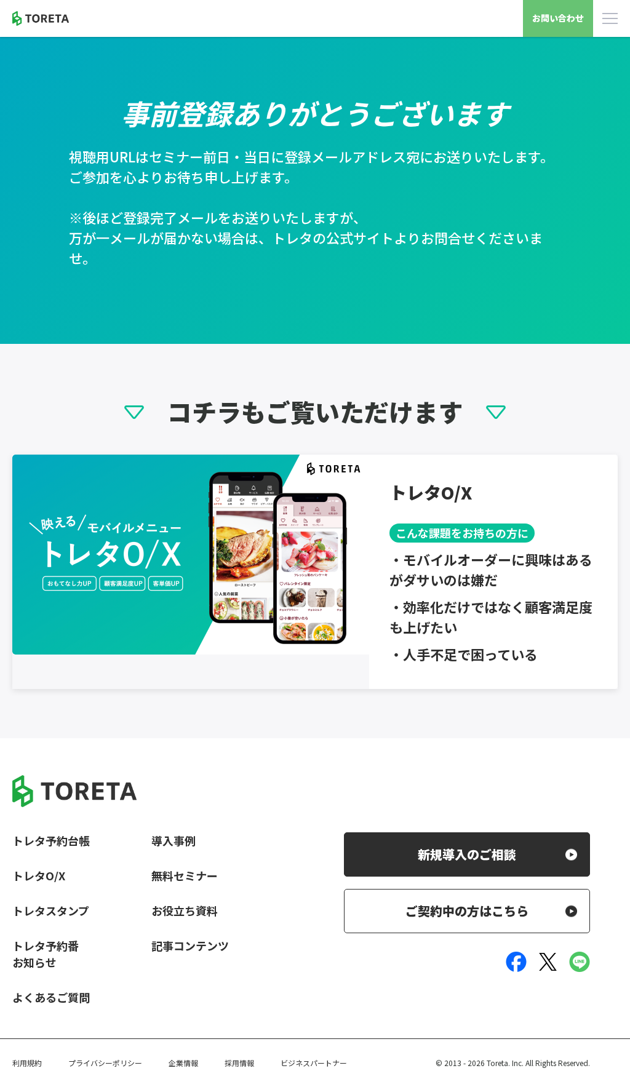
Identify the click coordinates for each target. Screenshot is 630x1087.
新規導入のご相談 (467, 854)
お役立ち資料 (184, 910)
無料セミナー (184, 875)
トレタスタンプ (50, 910)
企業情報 (183, 1062)
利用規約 (27, 1062)
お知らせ (34, 962)
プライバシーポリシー (105, 1062)
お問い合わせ (558, 18)
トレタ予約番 (45, 946)
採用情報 (239, 1062)
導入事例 (173, 840)
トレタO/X (38, 875)
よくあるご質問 (51, 997)
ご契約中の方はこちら (466, 911)
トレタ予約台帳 (51, 840)
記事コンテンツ (190, 946)
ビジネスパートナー (314, 1062)
